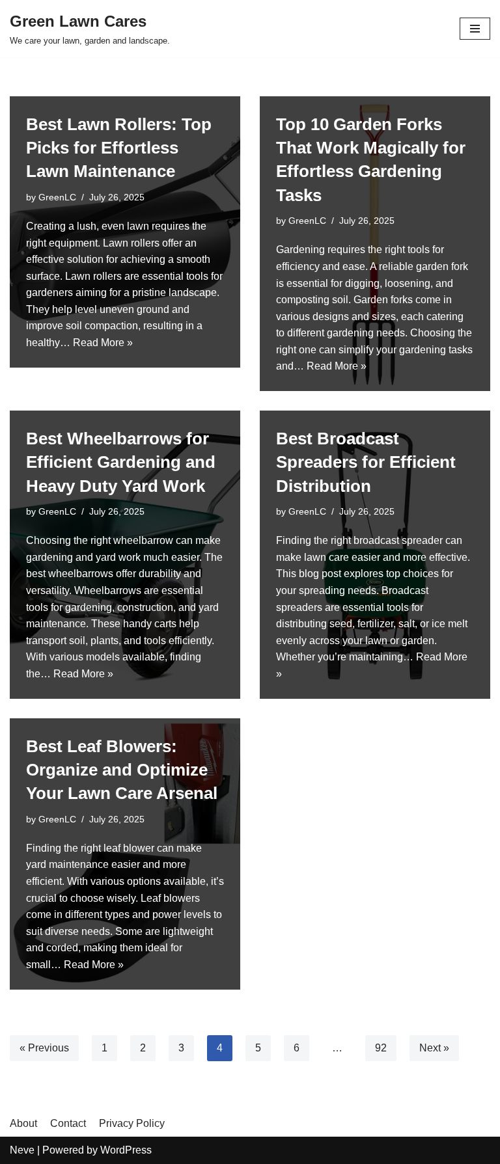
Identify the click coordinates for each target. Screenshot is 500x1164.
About (23, 1123)
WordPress (126, 1150)
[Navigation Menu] (475, 29)
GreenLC (57, 197)
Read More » (103, 342)
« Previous (44, 1047)
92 (381, 1047)
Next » (434, 1047)
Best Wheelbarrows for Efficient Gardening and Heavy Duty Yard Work (120, 462)
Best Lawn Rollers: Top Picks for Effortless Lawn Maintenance (119, 148)
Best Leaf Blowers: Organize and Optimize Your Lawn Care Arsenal (121, 770)
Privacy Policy (132, 1123)
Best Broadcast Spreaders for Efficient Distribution (366, 462)
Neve (22, 1150)
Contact (68, 1123)
